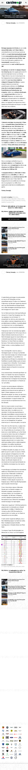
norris (22, 566)
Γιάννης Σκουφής (11, 23)
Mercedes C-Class (6, 199)
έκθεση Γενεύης (20, 200)
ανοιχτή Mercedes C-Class (8, 200)
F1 (13, 565)
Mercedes (15, 197)
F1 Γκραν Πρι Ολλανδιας (8, 566)
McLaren (18, 566)
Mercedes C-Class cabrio (17, 199)
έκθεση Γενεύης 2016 (7, 202)
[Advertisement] (14, 674)
